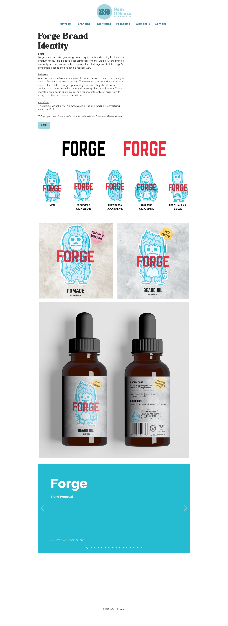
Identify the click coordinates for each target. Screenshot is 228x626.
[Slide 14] (133, 547)
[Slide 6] (105, 547)
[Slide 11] (123, 547)
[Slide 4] (98, 547)
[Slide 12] (126, 547)
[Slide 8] (112, 547)
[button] (85, 24)
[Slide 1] (86, 547)
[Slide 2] (91, 548)
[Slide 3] (94, 547)
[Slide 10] (119, 547)
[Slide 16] (141, 547)
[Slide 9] (116, 547)
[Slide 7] (109, 547)
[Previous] (42, 508)
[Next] (185, 508)
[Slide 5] (101, 547)
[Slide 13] (130, 547)
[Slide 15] (137, 547)
